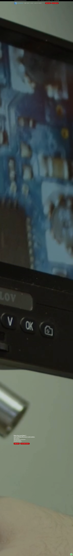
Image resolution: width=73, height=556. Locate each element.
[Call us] (57, 0)
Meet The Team (43, 0)
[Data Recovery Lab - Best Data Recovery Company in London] (18, 3)
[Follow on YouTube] (58, 0)
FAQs (52, 0)
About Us (39, 0)
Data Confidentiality (47, 0)
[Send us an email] (56, 0)
